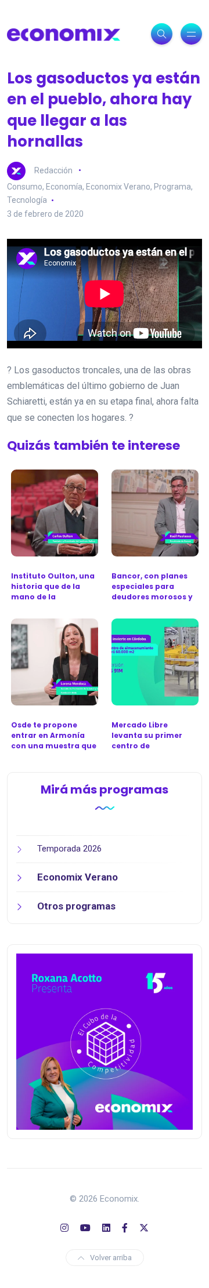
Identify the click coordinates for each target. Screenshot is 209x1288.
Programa (172, 186)
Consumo (24, 186)
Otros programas (76, 906)
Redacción (53, 169)
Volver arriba (111, 1257)
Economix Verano (118, 186)
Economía (64, 186)
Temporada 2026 (69, 848)
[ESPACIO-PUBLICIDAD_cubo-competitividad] (104, 1041)
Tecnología (27, 200)
